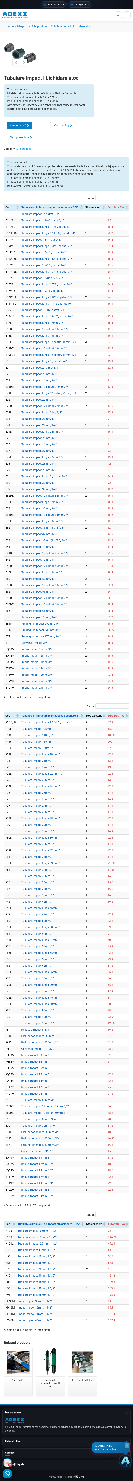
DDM (81, 1476)
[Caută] (118, 15)
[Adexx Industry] (15, 15)
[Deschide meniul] (127, 15)
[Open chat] (125, 1460)
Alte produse (23, 148)
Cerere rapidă (18, 125)
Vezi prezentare (19, 137)
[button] (17, 207)
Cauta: (91, 198)
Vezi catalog (61, 125)
